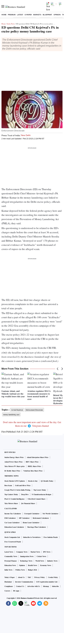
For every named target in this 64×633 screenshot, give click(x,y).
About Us (21, 577)
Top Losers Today (39, 490)
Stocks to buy (33, 481)
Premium (11, 15)
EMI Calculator (10, 518)
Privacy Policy (39, 577)
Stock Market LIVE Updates (14, 481)
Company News (21, 552)
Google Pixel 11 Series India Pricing (17, 490)
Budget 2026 (32, 570)
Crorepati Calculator (31, 514)
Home (3, 15)
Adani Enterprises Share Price (37, 457)
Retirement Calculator (41, 518)
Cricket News (41, 556)
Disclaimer (8, 582)
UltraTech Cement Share (36, 499)
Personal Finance (10, 561)
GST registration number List (46, 582)
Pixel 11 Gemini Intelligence (14, 499)
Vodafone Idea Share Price (33, 471)
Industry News (52, 561)
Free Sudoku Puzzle (51, 537)
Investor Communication (24, 582)
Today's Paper (9, 577)
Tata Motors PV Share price (14, 466)
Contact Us (20, 586)
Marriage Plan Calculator (36, 527)
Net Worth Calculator (50, 514)
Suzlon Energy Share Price (14, 457)
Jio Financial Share (28, 503)
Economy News (45, 565)
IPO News (46, 552)
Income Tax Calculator (12, 514)
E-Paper (28, 15)
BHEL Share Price (34, 466)
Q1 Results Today (47, 481)
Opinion (57, 15)
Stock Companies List (12, 537)
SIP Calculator (24, 518)
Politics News (20, 570)
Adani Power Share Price (13, 462)
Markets (37, 15)
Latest (20, 15)
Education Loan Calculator (14, 527)
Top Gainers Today (11, 494)
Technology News (26, 561)
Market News (35, 552)
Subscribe (55, 586)
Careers (7, 591)
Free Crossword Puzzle (12, 542)
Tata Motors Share (11, 503)
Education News (10, 565)
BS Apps (16, 591)
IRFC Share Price (32, 462)
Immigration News (26, 556)
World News (39, 561)
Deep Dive (25, 494)
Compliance (8, 586)
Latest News (8, 552)
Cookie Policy (53, 577)
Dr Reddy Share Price (12, 471)
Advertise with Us (33, 586)
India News (11, 24)
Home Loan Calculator (31, 523)
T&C (29, 577)
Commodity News (10, 556)
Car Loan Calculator (12, 523)
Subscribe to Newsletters (31, 537)
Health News (32, 565)
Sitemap (46, 586)
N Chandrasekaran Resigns (41, 494)
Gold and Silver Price (23, 485)
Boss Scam (8, 485)
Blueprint (47, 15)
